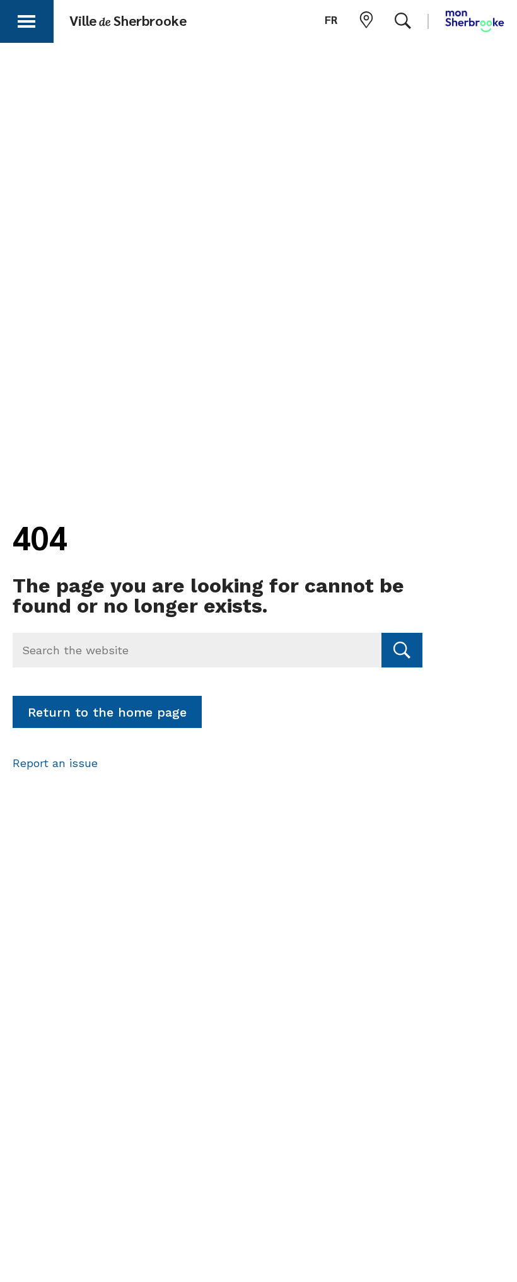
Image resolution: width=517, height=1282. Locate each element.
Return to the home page (107, 712)
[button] (26, 19)
